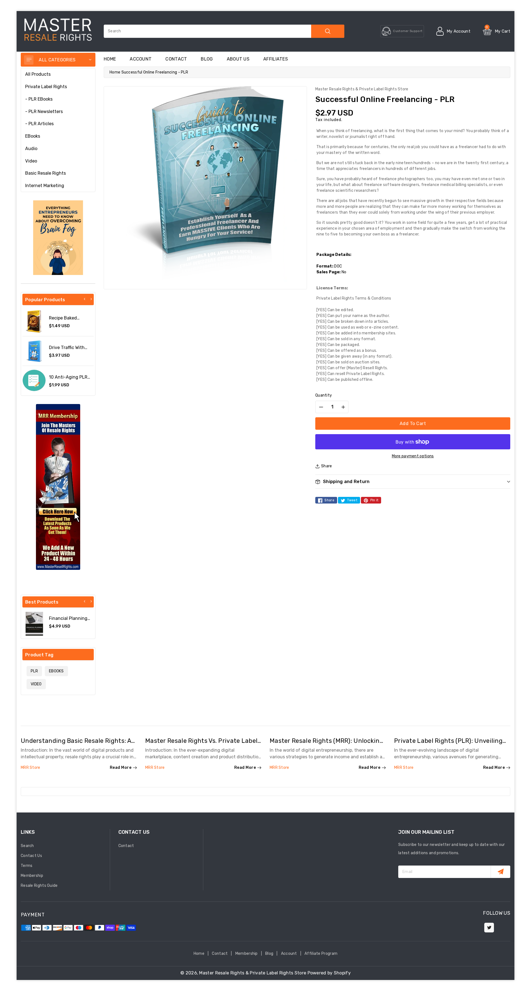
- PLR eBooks (39, 99)
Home (115, 72)
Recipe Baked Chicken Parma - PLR (71, 320)
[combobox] (224, 31)
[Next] (91, 299)
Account (141, 59)
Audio (31, 148)
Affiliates (275, 59)
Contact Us (31, 855)
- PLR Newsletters (44, 111)
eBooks (32, 136)
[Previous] (84, 299)
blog (207, 59)
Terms (27, 865)
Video (31, 161)
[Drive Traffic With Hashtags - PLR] (34, 351)
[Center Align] (28, 60)
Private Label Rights (46, 86)
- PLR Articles (39, 123)
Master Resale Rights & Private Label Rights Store (252, 973)
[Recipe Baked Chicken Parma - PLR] (34, 321)
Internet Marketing (44, 185)
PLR (34, 671)
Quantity (323, 395)
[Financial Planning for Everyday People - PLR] (34, 624)
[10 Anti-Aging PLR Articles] (34, 380)
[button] (412, 481)
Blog (269, 953)
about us (238, 59)
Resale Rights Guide (39, 885)
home (110, 59)
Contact (176, 59)
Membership (32, 875)
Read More (121, 767)
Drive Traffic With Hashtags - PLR (67, 350)
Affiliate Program (320, 953)
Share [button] (326, 466)
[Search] (327, 31)
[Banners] (58, 237)
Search (27, 845)
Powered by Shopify (329, 973)
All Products (38, 74)
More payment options (413, 456)
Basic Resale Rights (45, 173)
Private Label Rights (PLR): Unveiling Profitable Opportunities (448, 744)
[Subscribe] (500, 872)
